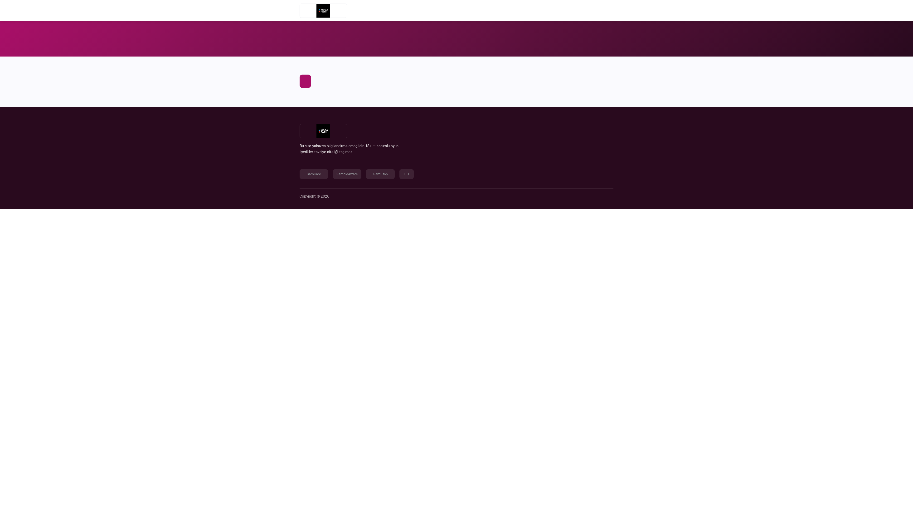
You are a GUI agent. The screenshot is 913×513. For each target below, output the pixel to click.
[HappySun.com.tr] (323, 11)
